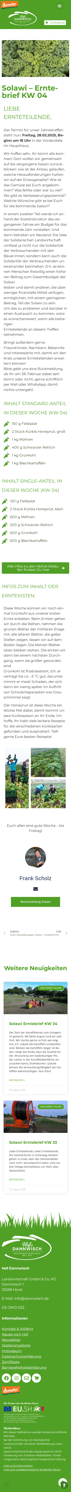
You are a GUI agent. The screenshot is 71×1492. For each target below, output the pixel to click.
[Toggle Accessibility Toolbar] (64, 1485)
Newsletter (11, 1340)
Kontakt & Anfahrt (17, 1329)
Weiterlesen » (17, 1080)
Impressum (12, 1351)
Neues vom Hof (15, 1334)
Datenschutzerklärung (21, 1356)
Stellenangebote (16, 1345)
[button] (60, 6)
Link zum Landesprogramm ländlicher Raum (32, 1469)
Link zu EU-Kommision (18, 1465)
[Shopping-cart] (36, 1378)
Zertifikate (10, 1362)
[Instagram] (16, 1378)
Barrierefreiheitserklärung (24, 1367)
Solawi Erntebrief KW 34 (33, 1023)
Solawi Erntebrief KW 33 (33, 1142)
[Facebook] (6, 1378)
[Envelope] (26, 1378)
